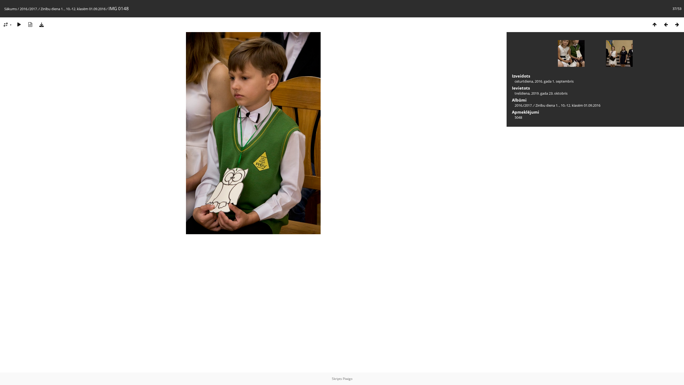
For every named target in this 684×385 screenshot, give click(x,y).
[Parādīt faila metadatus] (30, 24)
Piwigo (347, 378)
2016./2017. (29, 8)
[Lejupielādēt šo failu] (41, 24)
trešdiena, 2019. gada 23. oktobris (541, 93)
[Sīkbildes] (654, 24)
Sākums (10, 8)
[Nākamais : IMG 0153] (677, 24)
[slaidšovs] (19, 24)
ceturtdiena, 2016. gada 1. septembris (544, 81)
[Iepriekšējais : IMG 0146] (665, 24)
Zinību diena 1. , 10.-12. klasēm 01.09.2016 (73, 8)
